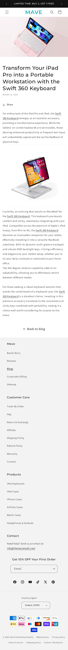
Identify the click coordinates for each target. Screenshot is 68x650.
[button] (7, 12)
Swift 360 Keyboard (18, 216)
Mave (12, 637)
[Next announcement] (61, 4)
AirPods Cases (15, 507)
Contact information (53, 642)
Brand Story (14, 353)
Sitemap (11, 384)
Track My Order (15, 406)
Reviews (11, 361)
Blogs (10, 369)
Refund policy (42, 637)
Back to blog (36, 329)
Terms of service (15, 642)
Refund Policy (15, 446)
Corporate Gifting (17, 376)
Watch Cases (14, 515)
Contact (11, 462)
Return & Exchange (17, 422)
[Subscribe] (53, 569)
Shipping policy (33, 642)
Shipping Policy (15, 438)
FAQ (9, 414)
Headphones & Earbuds (20, 523)
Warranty (12, 454)
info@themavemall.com (21, 548)
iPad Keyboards (15, 484)
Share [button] (10, 104)
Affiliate (11, 430)
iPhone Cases (14, 499)
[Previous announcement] (6, 4)
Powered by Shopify (24, 637)
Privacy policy (58, 637)
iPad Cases (13, 491)
